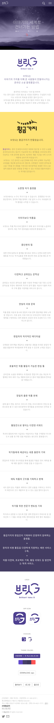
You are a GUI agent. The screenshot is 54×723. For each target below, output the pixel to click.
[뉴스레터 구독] (7, 716)
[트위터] (3, 716)
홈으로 (36, 684)
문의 (46, 703)
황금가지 (6, 149)
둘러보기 (18, 684)
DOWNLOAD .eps (27, 673)
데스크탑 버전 (6, 708)
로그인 (27, 684)
